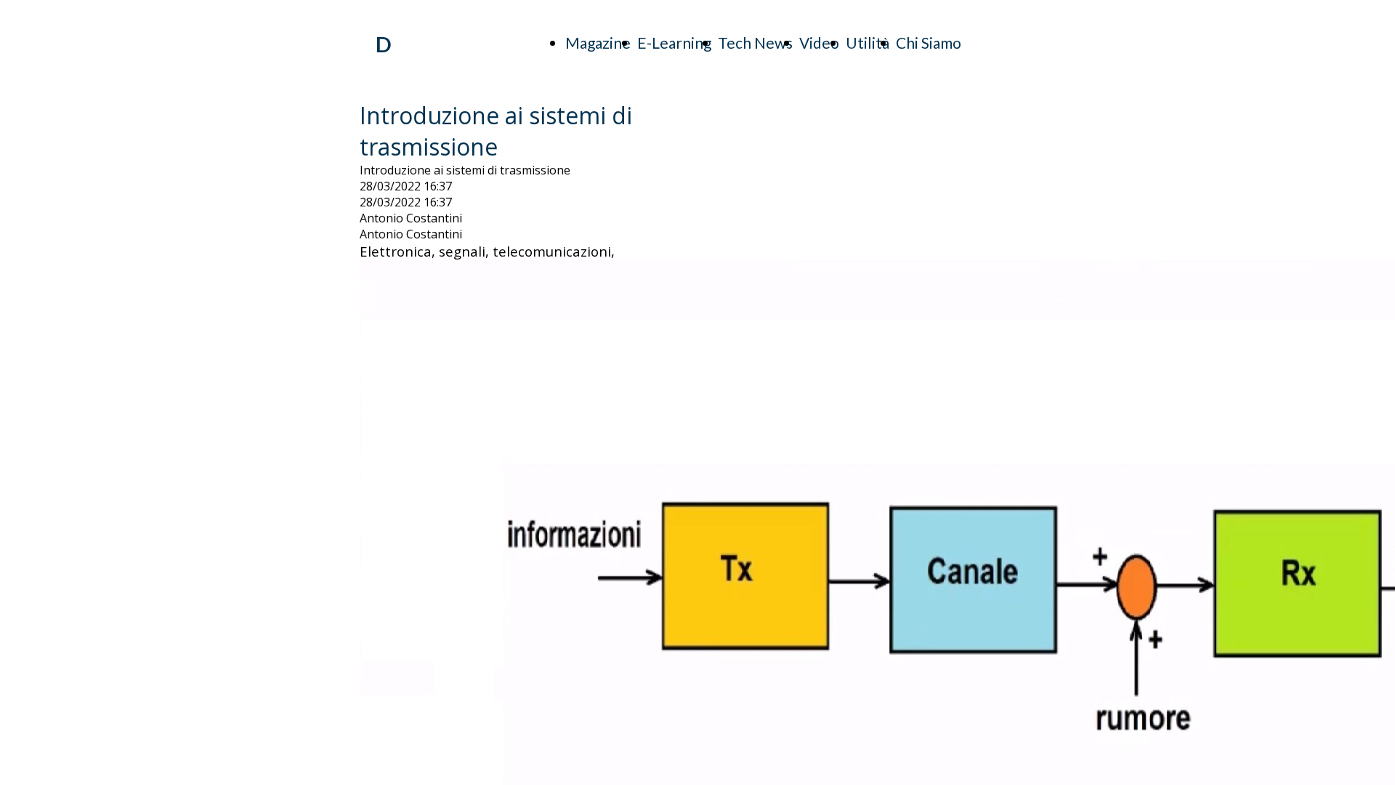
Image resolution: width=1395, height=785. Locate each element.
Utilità (867, 42)
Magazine (598, 42)
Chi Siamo (928, 42)
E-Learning (674, 42)
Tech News (755, 42)
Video (819, 42)
